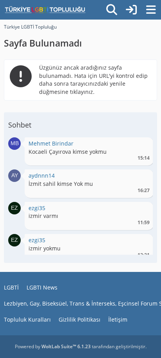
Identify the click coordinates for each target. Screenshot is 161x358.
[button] (14, 143)
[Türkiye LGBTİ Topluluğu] (45, 10)
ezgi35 (37, 208)
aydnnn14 (42, 175)
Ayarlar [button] (141, 145)
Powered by (53, 346)
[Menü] (151, 10)
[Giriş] (131, 10)
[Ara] (112, 10)
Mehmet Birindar (51, 143)
